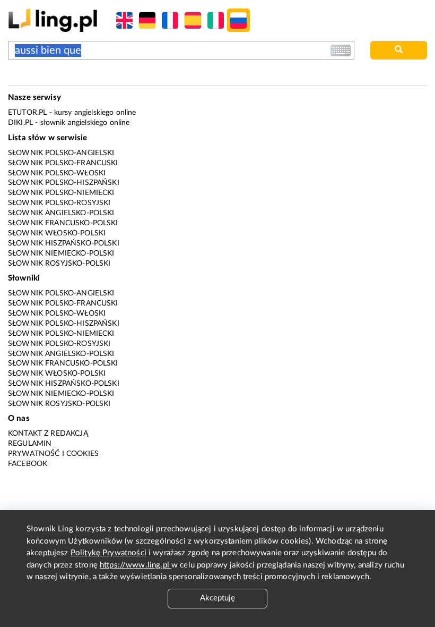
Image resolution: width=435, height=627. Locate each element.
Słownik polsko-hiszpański (63, 183)
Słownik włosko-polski (57, 233)
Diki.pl (20, 122)
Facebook (27, 464)
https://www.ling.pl (135, 565)
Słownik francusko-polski (63, 223)
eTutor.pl (27, 112)
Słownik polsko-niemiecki (61, 193)
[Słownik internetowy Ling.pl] (52, 20)
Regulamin (29, 443)
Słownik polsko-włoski (57, 173)
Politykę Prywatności (108, 553)
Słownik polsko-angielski (61, 153)
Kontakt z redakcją (48, 433)
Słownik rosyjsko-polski (59, 263)
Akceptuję (217, 598)
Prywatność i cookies (53, 453)
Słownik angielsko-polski (61, 213)
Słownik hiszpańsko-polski (63, 243)
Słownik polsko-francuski (63, 163)
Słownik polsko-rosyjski (59, 203)
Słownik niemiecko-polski (61, 253)
